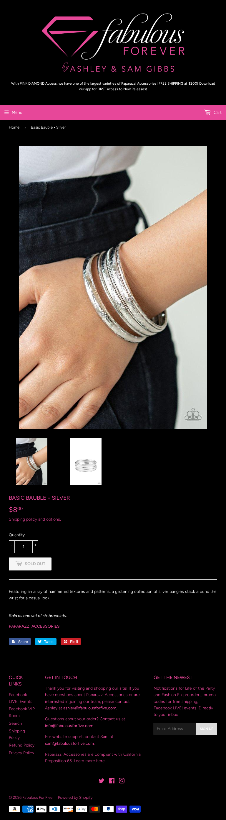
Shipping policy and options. (35, 519)
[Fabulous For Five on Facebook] (112, 781)
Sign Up (206, 729)
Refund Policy (21, 745)
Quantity (17, 534)
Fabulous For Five (37, 797)
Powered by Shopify (75, 797)
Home (14, 127)
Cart (217, 112)
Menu (17, 112)
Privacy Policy (21, 752)
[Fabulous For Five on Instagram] (122, 781)
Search (15, 723)
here (100, 760)
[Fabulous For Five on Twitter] (101, 781)
